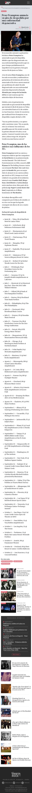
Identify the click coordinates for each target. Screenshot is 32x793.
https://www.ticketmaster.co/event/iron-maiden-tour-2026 (16, 648)
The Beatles (18, 561)
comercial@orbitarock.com (20, 791)
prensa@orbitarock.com (21, 789)
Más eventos (16, 654)
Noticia (4, 11)
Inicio (2, 7)
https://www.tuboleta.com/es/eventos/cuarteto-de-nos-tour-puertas (16, 636)
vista (16, 573)
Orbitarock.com (8, 782)
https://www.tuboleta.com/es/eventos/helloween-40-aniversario (16, 624)
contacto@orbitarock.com (21, 787)
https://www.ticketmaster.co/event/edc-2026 (16, 642)
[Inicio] (8, 2)
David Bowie (5, 563)
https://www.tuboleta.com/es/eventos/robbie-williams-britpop (16, 630)
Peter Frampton (7, 561)
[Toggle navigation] (28, 3)
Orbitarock (18, 782)
